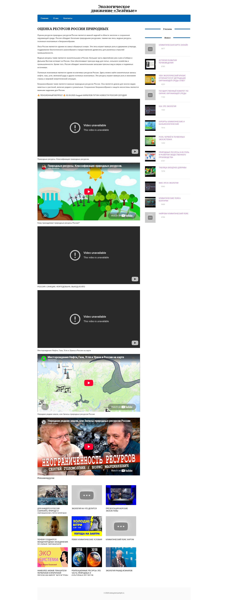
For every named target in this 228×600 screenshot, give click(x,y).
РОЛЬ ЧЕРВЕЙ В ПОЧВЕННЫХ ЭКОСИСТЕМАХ (172, 138)
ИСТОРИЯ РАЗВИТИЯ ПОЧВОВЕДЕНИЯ (168, 61)
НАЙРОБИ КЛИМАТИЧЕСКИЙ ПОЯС (173, 213)
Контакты (67, 18)
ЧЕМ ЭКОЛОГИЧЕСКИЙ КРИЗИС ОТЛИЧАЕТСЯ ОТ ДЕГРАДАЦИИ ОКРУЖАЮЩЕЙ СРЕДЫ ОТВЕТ (172, 78)
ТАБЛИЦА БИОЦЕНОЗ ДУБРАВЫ (172, 167)
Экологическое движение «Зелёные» (114, 8)
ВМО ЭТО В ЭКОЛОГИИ (168, 183)
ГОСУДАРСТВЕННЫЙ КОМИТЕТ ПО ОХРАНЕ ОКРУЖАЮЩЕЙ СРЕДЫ (173, 92)
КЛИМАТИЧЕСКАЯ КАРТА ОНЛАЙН (173, 45)
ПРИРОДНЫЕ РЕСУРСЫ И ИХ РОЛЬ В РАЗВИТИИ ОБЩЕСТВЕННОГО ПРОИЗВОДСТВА (174, 154)
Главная (44, 18)
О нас (55, 18)
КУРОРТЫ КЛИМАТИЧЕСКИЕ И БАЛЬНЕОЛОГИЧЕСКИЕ (172, 122)
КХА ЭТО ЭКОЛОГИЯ (167, 106)
